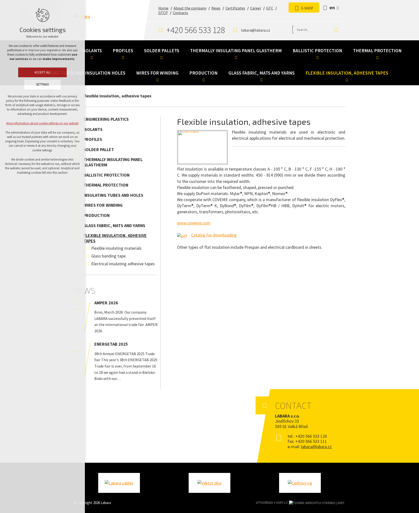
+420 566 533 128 (195, 30)
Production (203, 73)
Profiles (123, 50)
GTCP (163, 12)
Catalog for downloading (214, 235)
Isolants (92, 50)
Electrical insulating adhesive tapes (123, 263)
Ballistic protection (317, 50)
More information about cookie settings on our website (42, 123)
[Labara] (103, 21)
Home (163, 8)
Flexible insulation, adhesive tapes (347, 73)
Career (255, 8)
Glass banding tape (108, 256)
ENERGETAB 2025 (111, 344)
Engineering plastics (106, 119)
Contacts (180, 12)
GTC (269, 8)
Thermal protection (377, 50)
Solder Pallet (98, 149)
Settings (42, 84)
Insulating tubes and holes (113, 195)
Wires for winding (157, 73)
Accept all (42, 72)
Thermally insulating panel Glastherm (236, 50)
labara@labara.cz (255, 30)
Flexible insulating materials (116, 248)
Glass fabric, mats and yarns (261, 73)
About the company (190, 8)
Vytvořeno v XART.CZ (272, 502)
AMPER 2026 (106, 303)
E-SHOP (307, 8)
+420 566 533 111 (311, 441)
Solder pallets (161, 50)
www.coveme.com (193, 223)
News (215, 8)
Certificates (235, 8)
